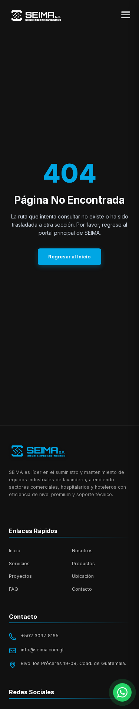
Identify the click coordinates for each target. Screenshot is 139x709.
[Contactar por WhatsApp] (122, 692)
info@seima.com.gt (42, 649)
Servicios (19, 563)
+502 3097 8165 (40, 635)
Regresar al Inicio (69, 256)
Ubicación (83, 576)
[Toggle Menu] (125, 14)
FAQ (13, 589)
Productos (83, 563)
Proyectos (20, 576)
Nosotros (82, 550)
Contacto (82, 589)
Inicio (14, 550)
